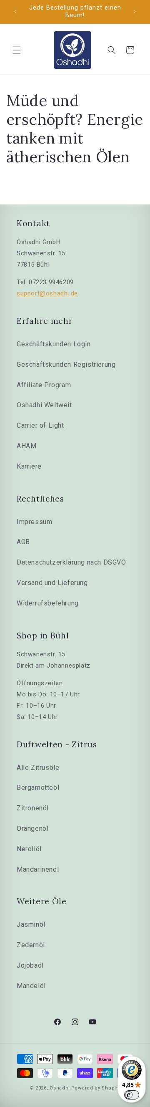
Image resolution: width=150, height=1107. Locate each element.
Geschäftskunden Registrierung (66, 364)
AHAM (26, 446)
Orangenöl (32, 828)
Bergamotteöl (38, 788)
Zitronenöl (33, 808)
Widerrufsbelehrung (48, 603)
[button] (17, 50)
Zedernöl (31, 945)
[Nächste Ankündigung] (134, 12)
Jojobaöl (30, 965)
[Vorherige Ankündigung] (15, 12)
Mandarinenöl (38, 869)
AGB (23, 542)
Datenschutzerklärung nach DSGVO (71, 562)
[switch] (131, 1094)
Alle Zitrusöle (38, 768)
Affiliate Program (44, 385)
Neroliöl (29, 849)
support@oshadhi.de (47, 293)
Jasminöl (31, 924)
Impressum (34, 522)
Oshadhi (60, 1088)
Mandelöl (31, 986)
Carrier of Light (40, 425)
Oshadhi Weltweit (44, 405)
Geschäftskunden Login (54, 344)
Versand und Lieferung (52, 583)
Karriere (29, 466)
